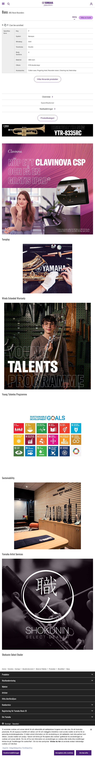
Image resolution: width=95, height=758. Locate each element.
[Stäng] (91, 729)
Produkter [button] (5, 674)
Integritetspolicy (15, 748)
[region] (47, 742)
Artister (5, 692)
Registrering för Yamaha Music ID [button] (14, 710)
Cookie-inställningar (11, 753)
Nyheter (5, 686)
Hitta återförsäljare (9, 698)
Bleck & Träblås (41, 669)
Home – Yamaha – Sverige (11, 669)
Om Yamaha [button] (6, 716)
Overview (46, 96)
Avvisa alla (83, 753)
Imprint (5, 748)
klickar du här (55, 741)
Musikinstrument (28, 669)
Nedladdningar (46, 108)
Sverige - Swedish (12, 723)
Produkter (52, 669)
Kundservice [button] (6, 704)
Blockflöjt (61, 669)
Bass (68, 669)
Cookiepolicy (27, 748)
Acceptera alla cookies (64, 753)
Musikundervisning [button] (8, 680)
